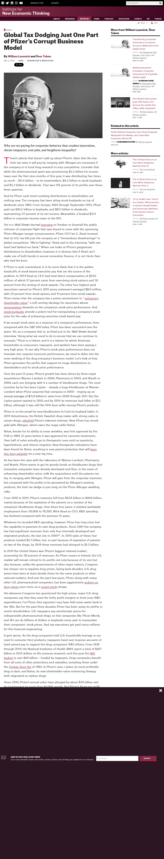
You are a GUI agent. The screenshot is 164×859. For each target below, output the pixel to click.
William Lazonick (19, 56)
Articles (84, 19)
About (56, 19)
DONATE (55, 3)
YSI (148, 19)
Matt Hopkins (147, 112)
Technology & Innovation (40, 61)
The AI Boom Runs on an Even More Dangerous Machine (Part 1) (145, 182)
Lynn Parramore (148, 169)
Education (124, 19)
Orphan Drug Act (20, 667)
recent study (49, 587)
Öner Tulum (43, 56)
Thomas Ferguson (140, 221)
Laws (20, 61)
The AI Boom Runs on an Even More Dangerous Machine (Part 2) (145, 163)
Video (96, 19)
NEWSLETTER (37, 3)
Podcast (109, 19)
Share (143, 23)
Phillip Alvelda (148, 218)
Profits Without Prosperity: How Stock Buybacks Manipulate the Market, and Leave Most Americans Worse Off (134, 135)
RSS (155, 23)
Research (70, 19)
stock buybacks (14, 312)
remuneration (13, 307)
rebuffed (28, 420)
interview (47, 225)
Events (138, 19)
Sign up (147, 758)
